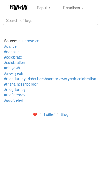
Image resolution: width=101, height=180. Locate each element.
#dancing (12, 51)
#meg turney (15, 89)
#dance (10, 46)
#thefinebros (14, 94)
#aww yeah (13, 73)
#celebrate (13, 57)
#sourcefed (13, 100)
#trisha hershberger (21, 84)
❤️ (35, 114)
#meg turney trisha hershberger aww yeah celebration (50, 78)
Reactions (72, 7)
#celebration (14, 62)
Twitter (49, 114)
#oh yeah (12, 67)
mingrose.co (28, 40)
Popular (44, 7)
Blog (64, 114)
